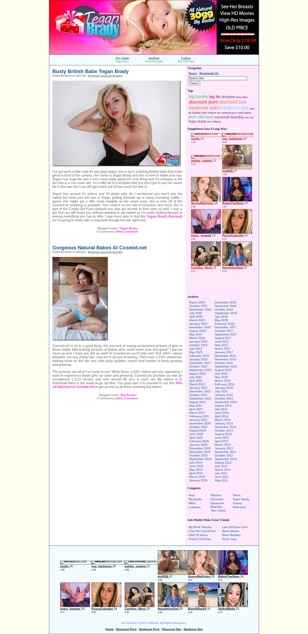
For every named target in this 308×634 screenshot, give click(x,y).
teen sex (249, 117)
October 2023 (198, 345)
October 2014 (224, 398)
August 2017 (223, 338)
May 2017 (221, 345)
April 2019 (196, 473)
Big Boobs (128, 395)
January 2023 (198, 359)
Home (193, 73)
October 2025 (198, 306)
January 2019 (198, 480)
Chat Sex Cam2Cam (202, 531)
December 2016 (225, 355)
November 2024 (200, 327)
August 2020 (197, 430)
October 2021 (198, 395)
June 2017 (222, 341)
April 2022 (196, 380)
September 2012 (226, 459)
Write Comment (127, 231)
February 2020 (199, 441)
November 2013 (225, 427)
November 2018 (225, 306)
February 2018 (224, 323)
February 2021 (199, 416)
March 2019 (197, 476)
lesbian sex (214, 112)
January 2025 (198, 323)
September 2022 (200, 370)
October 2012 (224, 455)
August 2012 (223, 462)
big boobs (198, 96)
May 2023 (195, 352)
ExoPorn (186, 58)
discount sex (232, 102)
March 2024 (197, 338)
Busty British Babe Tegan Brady (90, 71)
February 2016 (224, 384)
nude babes (244, 112)
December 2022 (200, 363)
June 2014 (222, 412)
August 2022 (197, 373)
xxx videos (214, 121)
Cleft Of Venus (198, 535)
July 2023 (195, 348)
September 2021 (200, 398)
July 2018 (221, 316)
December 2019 (200, 448)
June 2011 (222, 476)
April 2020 (196, 437)
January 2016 (224, 387)
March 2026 (197, 302)
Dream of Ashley (200, 539)
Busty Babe (242, 97)
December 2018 (225, 302)
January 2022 (198, 387)
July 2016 (221, 373)
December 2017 (225, 327)
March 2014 (223, 419)
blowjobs (228, 97)
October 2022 (198, 366)
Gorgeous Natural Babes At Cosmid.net (99, 247)
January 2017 (224, 352)
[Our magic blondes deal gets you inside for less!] (154, 53)
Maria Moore (230, 531)
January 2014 (224, 423)
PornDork (154, 58)
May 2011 (221, 480)
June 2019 (196, 466)
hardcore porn (204, 108)
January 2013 (224, 448)
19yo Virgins (122, 58)
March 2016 (223, 380)
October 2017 (224, 330)
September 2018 (226, 313)
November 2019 (200, 452)
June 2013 (222, 437)
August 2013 (223, 434)
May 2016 (221, 377)
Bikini (192, 503)
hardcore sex (234, 108)
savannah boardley (229, 117)
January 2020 (198, 444)
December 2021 (200, 391)
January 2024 (198, 341)
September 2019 (200, 459)
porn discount (201, 117)
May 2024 (195, 334)
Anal (191, 495)
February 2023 (199, 355)
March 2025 (197, 320)
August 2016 (223, 370)
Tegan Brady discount (164, 216)
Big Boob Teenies (200, 527)
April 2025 (196, 316)
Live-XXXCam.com (235, 527)
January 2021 (198, 419)
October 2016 (224, 363)
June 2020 (196, 434)
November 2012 (225, 452)
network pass (229, 112)
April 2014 (221, 416)
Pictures (216, 495)
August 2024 (197, 330)
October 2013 (224, 430)
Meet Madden (231, 535)
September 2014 (226, 402)
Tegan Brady (128, 228)
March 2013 (223, 444)
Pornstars (217, 499)
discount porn (203, 102)
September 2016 (226, 366)
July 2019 (195, 462)
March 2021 (197, 412)
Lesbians (195, 507)
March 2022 (197, 384)
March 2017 (223, 348)
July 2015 (221, 391)
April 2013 (221, 441)
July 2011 (221, 473)
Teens (237, 495)
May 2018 (221, 320)
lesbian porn (199, 112)
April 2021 (196, 409)
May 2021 (195, 405)
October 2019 (198, 455)
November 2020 (200, 423)
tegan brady (197, 121)
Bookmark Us (209, 73)
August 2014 (223, 405)
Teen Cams (218, 510)
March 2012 (223, 469)
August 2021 (197, 402)
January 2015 (224, 395)
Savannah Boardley (217, 504)
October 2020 (198, 427)
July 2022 (195, 377)
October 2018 (224, 309)
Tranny (237, 503)
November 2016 (225, 359)
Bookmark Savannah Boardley (105, 75)
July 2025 (195, 313)
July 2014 (221, 409)
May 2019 (195, 469)
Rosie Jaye (229, 539)
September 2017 (226, 334)
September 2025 (200, 309)
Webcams (239, 507)
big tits (215, 96)
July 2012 (221, 466)
